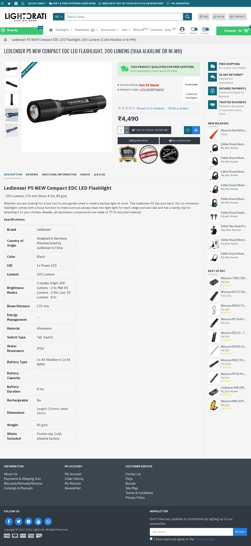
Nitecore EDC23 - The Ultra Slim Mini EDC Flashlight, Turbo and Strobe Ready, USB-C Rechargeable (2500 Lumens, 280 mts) (234, 333)
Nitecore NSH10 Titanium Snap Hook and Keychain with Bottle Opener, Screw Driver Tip (234, 305)
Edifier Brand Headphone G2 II (234, 171)
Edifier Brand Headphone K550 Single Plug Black (234, 253)
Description (13, 174)
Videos (85, 174)
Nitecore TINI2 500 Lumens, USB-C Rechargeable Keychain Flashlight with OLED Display (234, 278)
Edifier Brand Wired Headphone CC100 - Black (234, 240)
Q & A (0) (99, 174)
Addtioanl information (59, 174)
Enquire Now (139, 140)
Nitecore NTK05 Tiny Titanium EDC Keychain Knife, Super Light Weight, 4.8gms (234, 346)
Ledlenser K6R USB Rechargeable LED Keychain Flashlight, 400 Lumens (234, 387)
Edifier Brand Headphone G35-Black (234, 144)
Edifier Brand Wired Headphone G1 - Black (234, 185)
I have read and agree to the (184, 539)
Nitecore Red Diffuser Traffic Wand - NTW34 (234, 130)
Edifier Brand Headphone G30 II (234, 158)
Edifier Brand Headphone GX (234, 199)
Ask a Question (180, 140)
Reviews (32, 174)
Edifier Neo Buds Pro (233, 226)
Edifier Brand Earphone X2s (234, 212)
